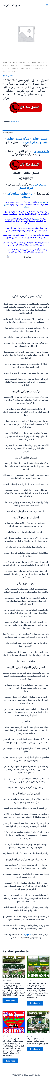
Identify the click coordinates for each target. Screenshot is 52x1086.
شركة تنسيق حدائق (18, 138)
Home (5, 62)
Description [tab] (8, 132)
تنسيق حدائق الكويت (35, 142)
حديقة (36, 219)
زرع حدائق (27, 193)
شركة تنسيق (41, 151)
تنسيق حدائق (42, 62)
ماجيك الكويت (11, 5)
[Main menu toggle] (46, 4)
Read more (10, 1001)
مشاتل (26, 196)
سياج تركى (13, 193)
